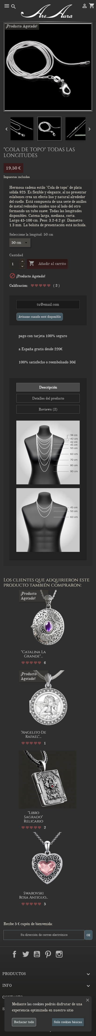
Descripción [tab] (48, 387)
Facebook (14, 954)
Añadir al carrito (47, 263)
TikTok (81, 954)
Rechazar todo (24, 1022)
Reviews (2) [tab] (48, 409)
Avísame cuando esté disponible (39, 317)
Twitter (25, 954)
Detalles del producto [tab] (48, 398)
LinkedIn (70, 954)
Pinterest (48, 954)
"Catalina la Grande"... (33, 654)
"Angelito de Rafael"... (33, 734)
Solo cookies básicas (68, 1022)
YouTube (36, 954)
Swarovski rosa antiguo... (33, 895)
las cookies (35, 1004)
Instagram (59, 954)
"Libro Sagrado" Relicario (33, 817)
